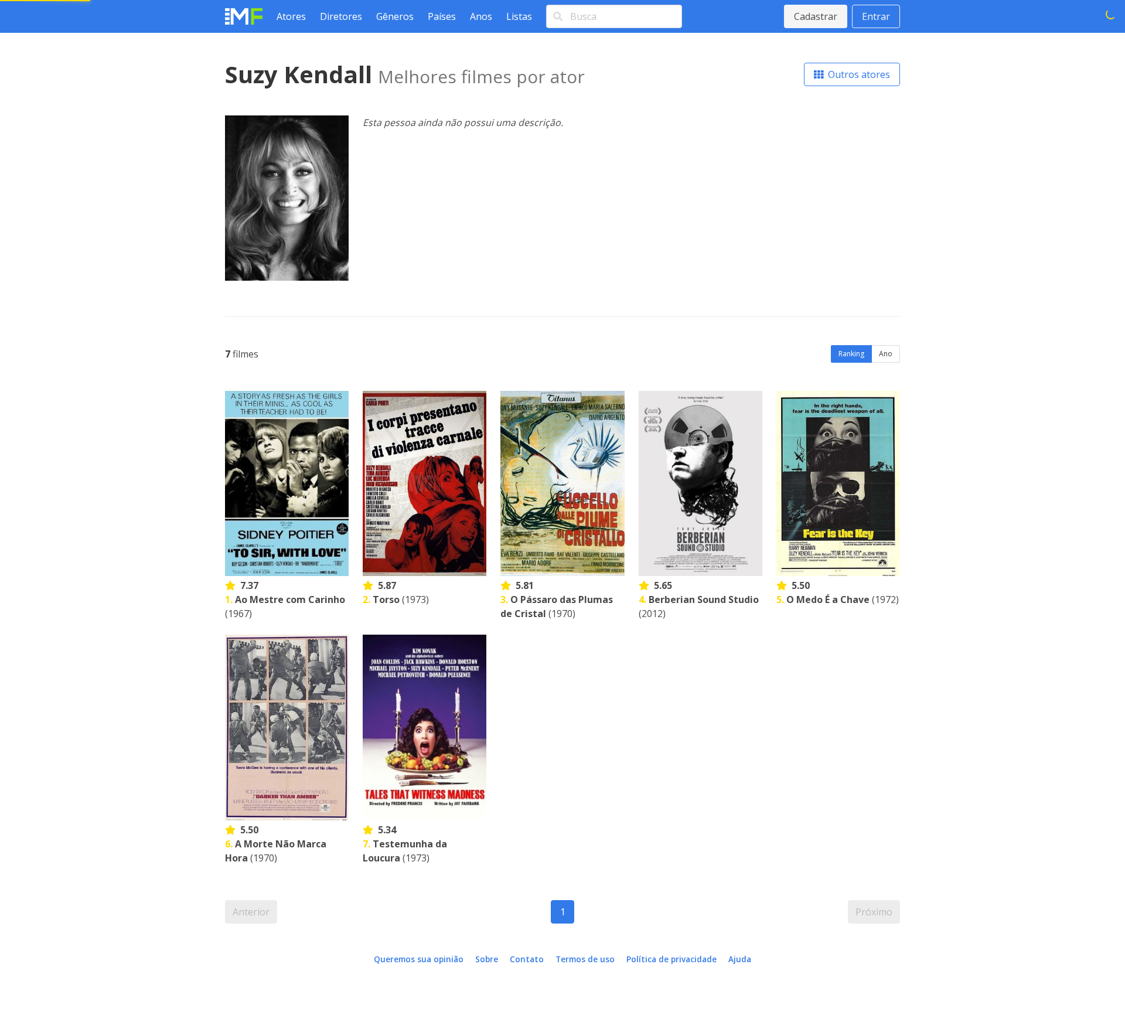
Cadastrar (815, 16)
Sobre (486, 959)
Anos (481, 16)
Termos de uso (585, 959)
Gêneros (395, 16)
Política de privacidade (671, 959)
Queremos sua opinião (418, 959)
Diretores (341, 16)
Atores (291, 16)
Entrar (876, 16)
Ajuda (739, 959)
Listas (519, 16)
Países (442, 16)
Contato (527, 959)
